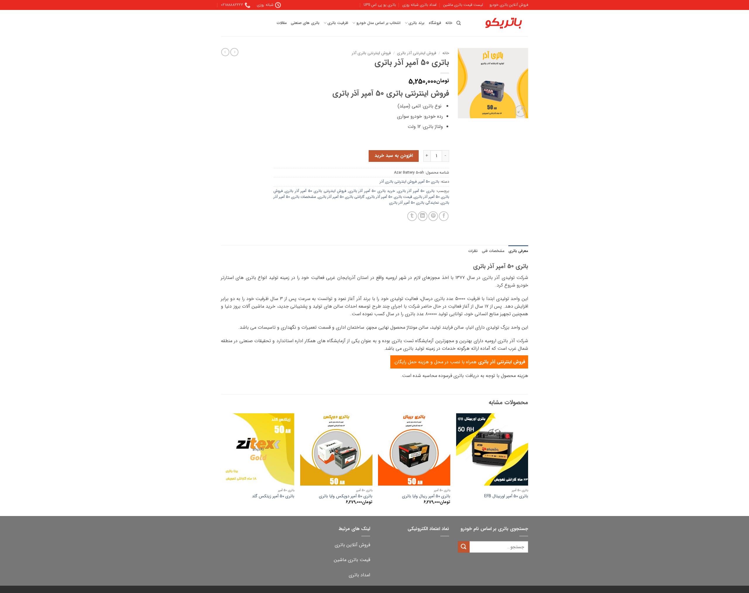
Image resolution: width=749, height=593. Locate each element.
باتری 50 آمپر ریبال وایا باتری (426, 496)
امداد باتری (359, 575)
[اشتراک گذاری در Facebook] (444, 216)
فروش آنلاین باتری (352, 545)
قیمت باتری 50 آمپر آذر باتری (389, 197)
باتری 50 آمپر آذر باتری (416, 191)
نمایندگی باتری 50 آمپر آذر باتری (414, 203)
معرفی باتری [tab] (518, 251)
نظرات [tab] (473, 251)
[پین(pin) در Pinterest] (433, 216)
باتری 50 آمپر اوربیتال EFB (506, 496)
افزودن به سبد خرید (393, 155)
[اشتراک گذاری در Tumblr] (412, 216)
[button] (520, 111)
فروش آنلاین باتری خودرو (508, 5)
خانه (448, 23)
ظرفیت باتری (337, 23)
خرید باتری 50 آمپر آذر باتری (372, 191)
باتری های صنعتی (305, 23)
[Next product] (234, 52)
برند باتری (416, 23)
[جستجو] (458, 23)
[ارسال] (464, 547)
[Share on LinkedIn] (422, 216)
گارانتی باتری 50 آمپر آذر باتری (341, 197)
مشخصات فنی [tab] (493, 251)
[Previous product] (225, 52)
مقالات (282, 23)
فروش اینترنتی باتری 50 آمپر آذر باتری (315, 191)
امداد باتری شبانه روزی (419, 5)
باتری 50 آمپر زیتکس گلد (273, 496)
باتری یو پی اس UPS (380, 5)
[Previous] (527, 464)
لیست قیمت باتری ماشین (463, 5)
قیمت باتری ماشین (352, 559)
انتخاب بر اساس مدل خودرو (378, 23)
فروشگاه (435, 23)
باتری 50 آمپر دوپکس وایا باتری (345, 496)
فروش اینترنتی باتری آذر (371, 53)
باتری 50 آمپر (429, 182)
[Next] (222, 464)
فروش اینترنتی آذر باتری (416, 53)
